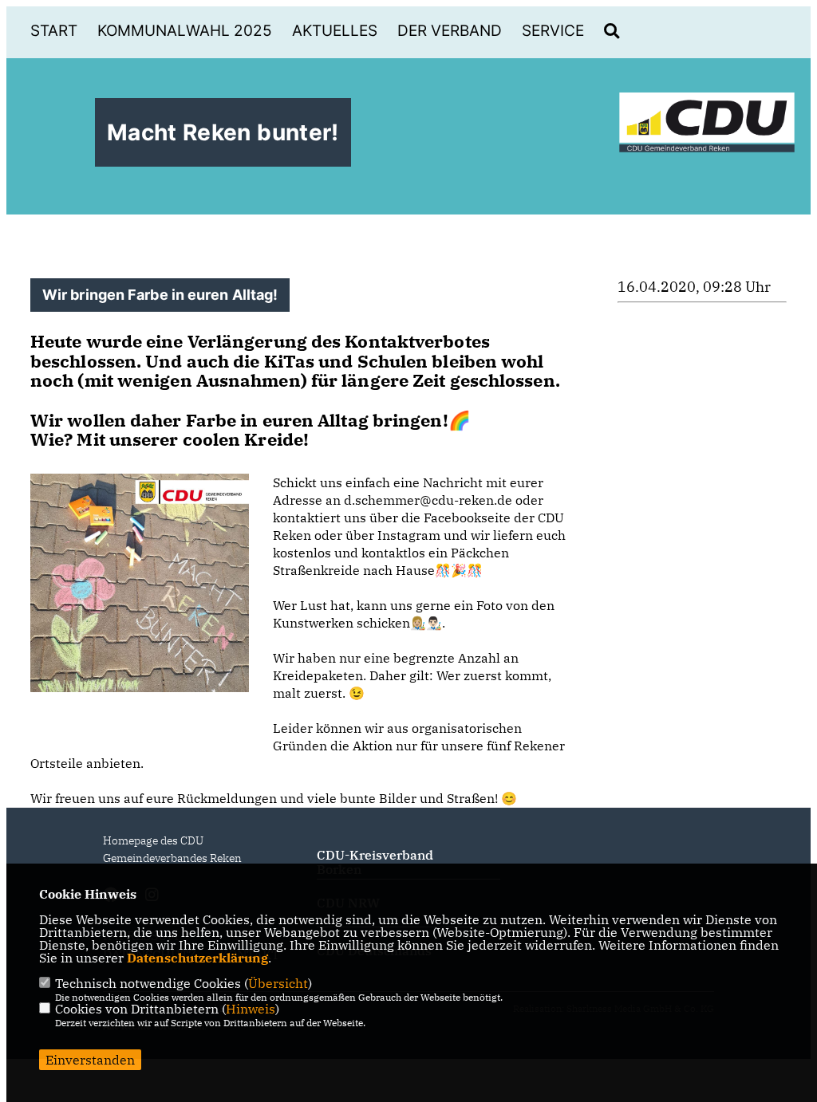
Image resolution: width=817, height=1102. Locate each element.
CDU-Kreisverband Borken (375, 862)
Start (53, 30)
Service (553, 30)
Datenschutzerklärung (197, 958)
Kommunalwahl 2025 (184, 30)
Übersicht (278, 983)
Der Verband (449, 30)
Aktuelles (334, 30)
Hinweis (250, 1009)
